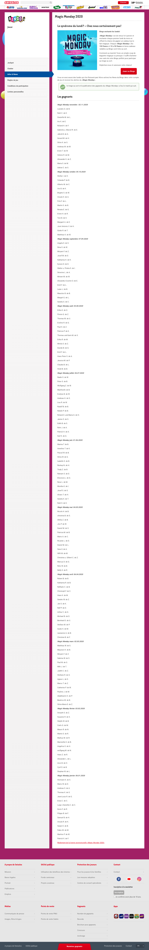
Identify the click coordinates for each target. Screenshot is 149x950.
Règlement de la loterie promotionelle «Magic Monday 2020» (80, 843)
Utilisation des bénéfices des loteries (55, 872)
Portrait (7, 883)
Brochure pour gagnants (86, 925)
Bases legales (10, 877)
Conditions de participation (17, 86)
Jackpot (10, 63)
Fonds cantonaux (47, 877)
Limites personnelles (15, 92)
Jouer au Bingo (129, 71)
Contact (129, 946)
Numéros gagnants (74, 946)
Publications (9, 889)
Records (80, 919)
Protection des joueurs (113, 946)
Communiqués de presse (14, 914)
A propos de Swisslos (13, 946)
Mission (8, 872)
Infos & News (12, 74)
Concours (81, 930)
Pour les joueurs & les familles (89, 872)
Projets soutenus (47, 883)
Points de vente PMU (49, 914)
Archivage (81, 936)
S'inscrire (123, 2)
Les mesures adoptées (86, 877)
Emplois (8, 894)
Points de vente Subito (49, 919)
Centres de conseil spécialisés (89, 883)
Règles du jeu (12, 80)
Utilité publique (31, 946)
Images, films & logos (13, 919)
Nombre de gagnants (85, 914)
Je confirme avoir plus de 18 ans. (128, 897)
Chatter (10, 69)
